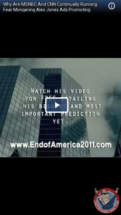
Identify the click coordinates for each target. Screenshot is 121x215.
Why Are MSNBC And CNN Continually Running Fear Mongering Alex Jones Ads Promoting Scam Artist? (50, 10)
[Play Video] (56, 105)
